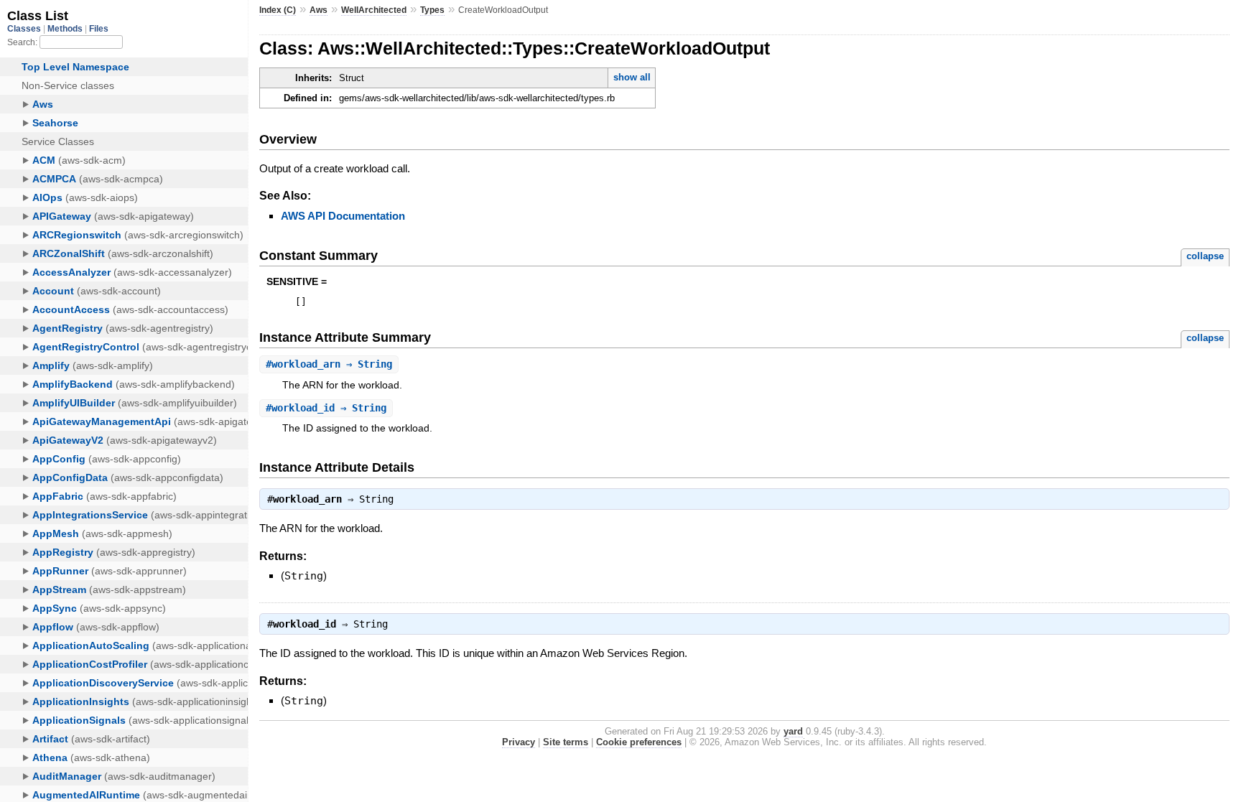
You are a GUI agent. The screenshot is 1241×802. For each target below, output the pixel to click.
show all (632, 77)
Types (432, 10)
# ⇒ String (329, 364)
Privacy (518, 742)
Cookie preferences (639, 742)
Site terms (565, 742)
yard (793, 731)
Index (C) (277, 10)
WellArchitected (373, 10)
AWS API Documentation (343, 216)
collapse (1205, 256)
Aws (318, 10)
